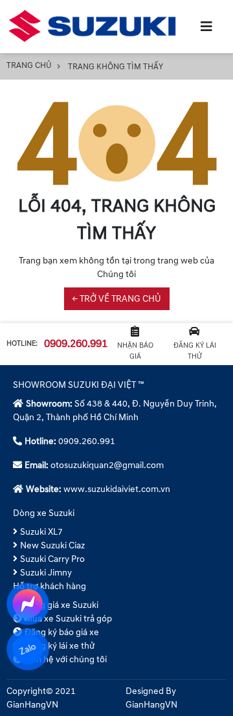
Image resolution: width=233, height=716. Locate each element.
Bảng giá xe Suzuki (61, 604)
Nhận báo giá (135, 351)
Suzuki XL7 (41, 531)
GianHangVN (151, 704)
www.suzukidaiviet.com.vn (116, 489)
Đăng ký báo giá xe (62, 632)
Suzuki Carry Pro (52, 559)
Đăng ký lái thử (194, 351)
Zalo (28, 648)
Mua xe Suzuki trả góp (68, 618)
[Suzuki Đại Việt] (94, 26)
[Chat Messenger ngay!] (27, 604)
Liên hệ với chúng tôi (66, 659)
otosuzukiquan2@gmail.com (107, 465)
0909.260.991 (75, 343)
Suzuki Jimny (46, 572)
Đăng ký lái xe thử (59, 645)
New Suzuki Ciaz (52, 545)
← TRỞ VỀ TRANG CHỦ (116, 298)
